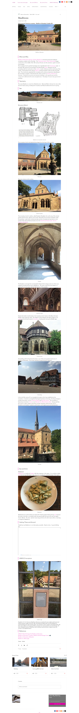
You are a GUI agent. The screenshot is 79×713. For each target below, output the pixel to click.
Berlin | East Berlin (55, 668)
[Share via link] (27, 645)
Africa (28, 6)
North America (35, 6)
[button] (65, 6)
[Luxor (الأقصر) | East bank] (39, 662)
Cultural (23, 641)
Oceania (51, 6)
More (56, 6)
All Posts (14, 6)
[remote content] (39, 541)
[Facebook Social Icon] (60, 2)
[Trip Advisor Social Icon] (69, 2)
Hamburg (16, 668)
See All (65, 655)
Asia (24, 6)
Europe (19, 6)
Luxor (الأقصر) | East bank (38, 668)
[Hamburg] (20, 662)
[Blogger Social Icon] (66, 2)
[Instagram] (64, 2)
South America (43, 6)
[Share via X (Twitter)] (21, 645)
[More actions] (60, 14)
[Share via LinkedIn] (24, 645)
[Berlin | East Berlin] (58, 662)
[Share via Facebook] (18, 645)
